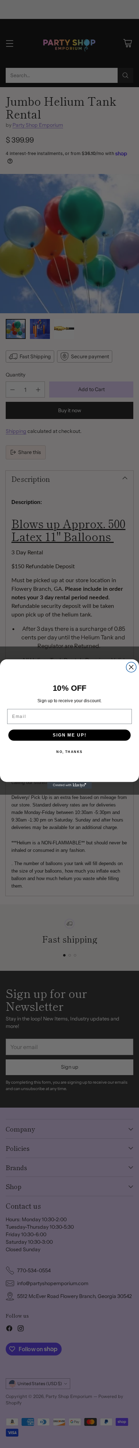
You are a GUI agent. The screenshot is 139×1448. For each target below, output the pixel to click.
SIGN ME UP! (69, 735)
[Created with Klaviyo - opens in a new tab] (69, 785)
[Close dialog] (131, 667)
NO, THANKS (69, 752)
